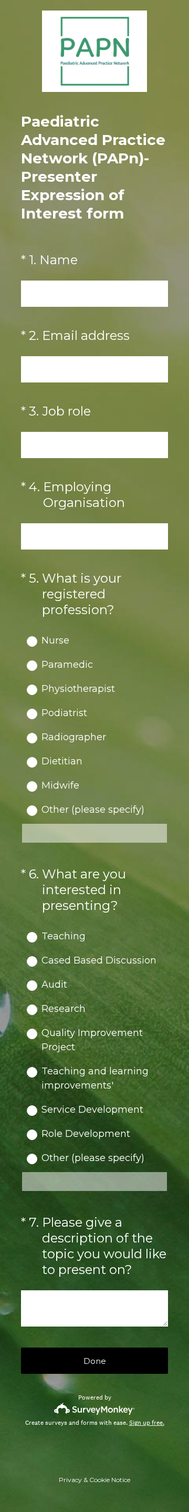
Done (94, 1361)
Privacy (70, 1480)
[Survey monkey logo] (94, 1409)
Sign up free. (146, 1422)
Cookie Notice (109, 1480)
